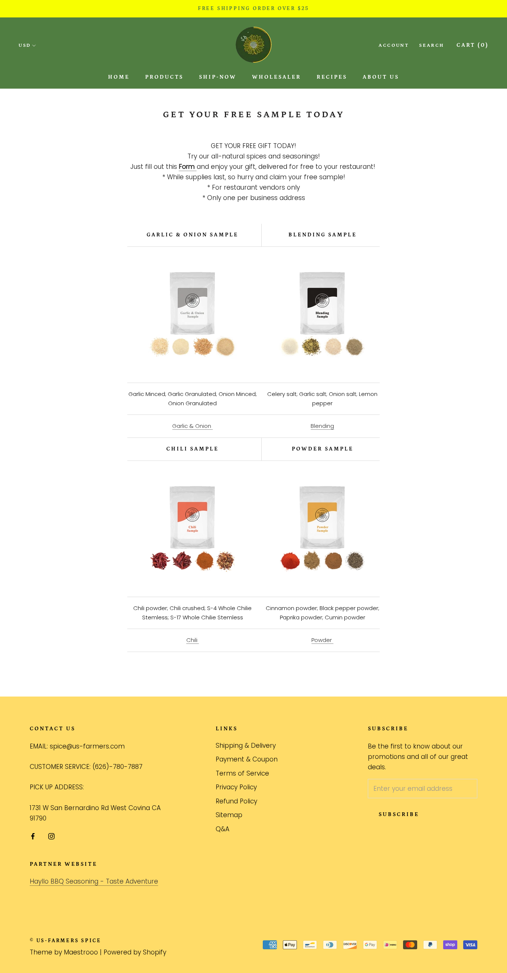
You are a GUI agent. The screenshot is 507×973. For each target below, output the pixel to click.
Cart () (472, 45)
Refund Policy (236, 801)
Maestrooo (81, 952)
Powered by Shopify (135, 952)
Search (431, 45)
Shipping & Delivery (246, 745)
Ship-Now (217, 77)
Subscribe (399, 814)
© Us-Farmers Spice (65, 941)
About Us (381, 77)
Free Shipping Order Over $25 (253, 9)
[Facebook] (33, 836)
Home (119, 77)
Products (164, 77)
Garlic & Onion (192, 426)
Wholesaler (276, 77)
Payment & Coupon (247, 759)
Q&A (222, 829)
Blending (322, 426)
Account (394, 45)
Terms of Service (242, 773)
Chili (192, 640)
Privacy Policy (236, 787)
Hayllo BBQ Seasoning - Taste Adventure (94, 881)
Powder (322, 640)
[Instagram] (51, 836)
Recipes (332, 77)
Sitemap (229, 814)
